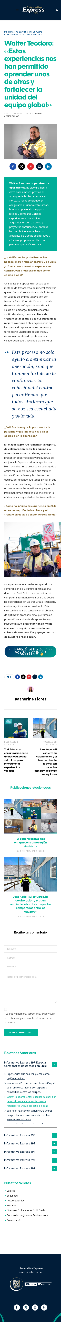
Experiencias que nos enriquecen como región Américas (30, 842)
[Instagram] (35, 1307)
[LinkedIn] (48, 166)
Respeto (11, 1205)
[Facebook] (17, 1307)
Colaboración (14, 1220)
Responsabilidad (16, 1200)
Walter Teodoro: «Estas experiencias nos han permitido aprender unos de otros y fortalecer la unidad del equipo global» (31, 1101)
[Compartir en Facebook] (12, 166)
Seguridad (12, 1195)
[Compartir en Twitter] (21, 166)
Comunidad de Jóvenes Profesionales (27, 1215)
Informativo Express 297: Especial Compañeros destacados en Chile (23, 33)
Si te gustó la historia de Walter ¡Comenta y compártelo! (30, 651)
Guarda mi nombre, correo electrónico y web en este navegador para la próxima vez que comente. (30, 1018)
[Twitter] (26, 1307)
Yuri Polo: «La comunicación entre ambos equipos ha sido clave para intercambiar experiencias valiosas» (16, 760)
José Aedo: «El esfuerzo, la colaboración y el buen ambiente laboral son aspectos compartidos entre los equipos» (30, 904)
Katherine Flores (30, 699)
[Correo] (39, 166)
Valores (11, 1190)
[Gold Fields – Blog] (34, 10)
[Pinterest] (30, 166)
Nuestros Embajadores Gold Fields (26, 1210)
